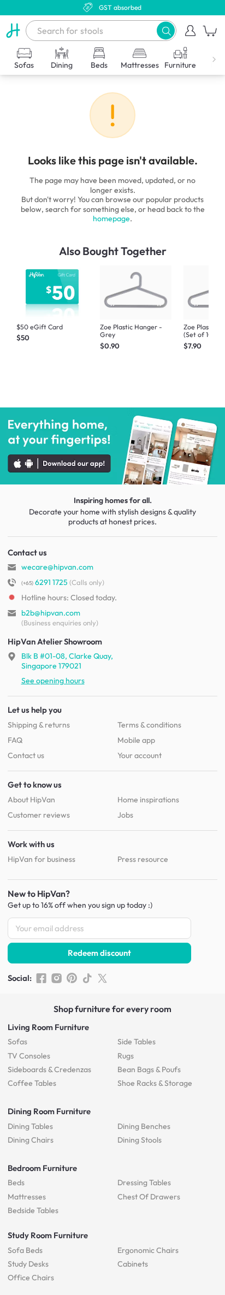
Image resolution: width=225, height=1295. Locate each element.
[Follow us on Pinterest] (72, 978)
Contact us (26, 755)
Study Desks (28, 1264)
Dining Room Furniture (49, 1111)
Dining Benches (143, 1126)
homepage (111, 218)
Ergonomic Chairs (148, 1250)
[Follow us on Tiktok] (87, 978)
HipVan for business (41, 859)
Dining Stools (139, 1140)
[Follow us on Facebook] (41, 978)
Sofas (17, 1041)
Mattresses (27, 1197)
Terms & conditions (149, 725)
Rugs (125, 1056)
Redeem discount (99, 953)
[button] (166, 30)
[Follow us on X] (102, 978)
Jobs (125, 815)
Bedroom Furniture (42, 1168)
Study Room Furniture (48, 1235)
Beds (16, 1182)
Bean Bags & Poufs (149, 1069)
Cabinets (132, 1264)
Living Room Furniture (48, 1027)
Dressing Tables (144, 1182)
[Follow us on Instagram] (56, 978)
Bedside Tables (33, 1210)
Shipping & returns (39, 725)
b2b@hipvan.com (50, 613)
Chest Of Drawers (148, 1197)
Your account (139, 755)
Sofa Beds (25, 1250)
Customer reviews (39, 815)
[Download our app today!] (112, 446)
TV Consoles (29, 1056)
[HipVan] (13, 30)
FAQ (15, 740)
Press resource (142, 859)
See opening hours (53, 680)
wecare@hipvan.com (57, 567)
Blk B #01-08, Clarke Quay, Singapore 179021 (67, 661)
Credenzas (49, 1069)
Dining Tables (30, 1126)
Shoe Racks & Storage (154, 1083)
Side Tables (136, 1041)
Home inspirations (148, 800)
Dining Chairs (31, 1140)
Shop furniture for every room (112, 1008)
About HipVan (31, 800)
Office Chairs (31, 1277)
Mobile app (136, 740)
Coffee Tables (32, 1083)
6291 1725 (44, 582)
